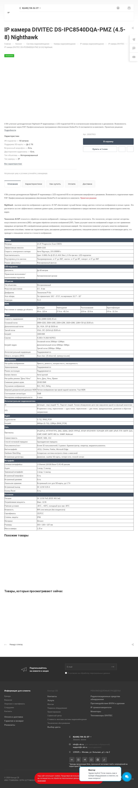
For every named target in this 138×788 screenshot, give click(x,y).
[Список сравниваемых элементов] (123, 8)
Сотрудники (9, 708)
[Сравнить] (130, 149)
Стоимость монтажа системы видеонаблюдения (67, 719)
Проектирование (54, 712)
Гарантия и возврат (14, 721)
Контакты (8, 711)
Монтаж (50, 704)
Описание (12, 184)
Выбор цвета (53, 727)
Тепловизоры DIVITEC (102, 715)
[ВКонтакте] (72, 759)
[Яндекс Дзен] (97, 759)
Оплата (71, 184)
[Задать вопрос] (122, 149)
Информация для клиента (17, 691)
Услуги (50, 700)
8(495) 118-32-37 (30, 8)
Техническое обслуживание (58, 723)
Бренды (7, 696)
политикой (42, 781)
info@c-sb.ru (78, 744)
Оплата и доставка (13, 717)
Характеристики (33, 184)
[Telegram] (84, 759)
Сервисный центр (54, 716)
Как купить (55, 184)
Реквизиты (9, 725)
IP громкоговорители (101, 707)
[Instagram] (78, 759)
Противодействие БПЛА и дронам (108, 703)
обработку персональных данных (95, 673)
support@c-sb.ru (80, 747)
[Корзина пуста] (129, 8)
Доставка (87, 184)
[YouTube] (91, 759)
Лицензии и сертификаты (14, 704)
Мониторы (96, 711)
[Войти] (118, 8)
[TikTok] (104, 759)
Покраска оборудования (57, 708)
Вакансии (8, 700)
